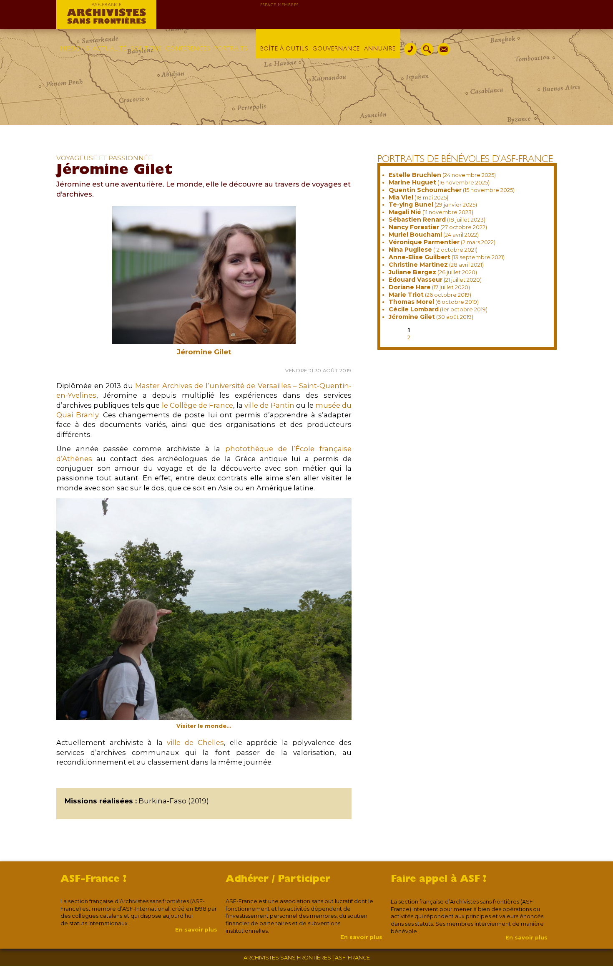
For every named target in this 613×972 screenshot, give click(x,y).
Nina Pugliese (410, 249)
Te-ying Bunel (411, 204)
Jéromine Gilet (412, 317)
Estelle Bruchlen (415, 175)
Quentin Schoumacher (425, 190)
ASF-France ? (93, 880)
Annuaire (379, 49)
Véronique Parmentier (424, 242)
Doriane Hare (410, 287)
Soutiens (146, 49)
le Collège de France (197, 405)
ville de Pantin (269, 405)
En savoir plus (196, 930)
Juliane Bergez (412, 272)
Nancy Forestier (414, 227)
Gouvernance (336, 49)
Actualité (109, 49)
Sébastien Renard (417, 219)
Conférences (188, 49)
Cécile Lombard (414, 309)
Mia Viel (401, 197)
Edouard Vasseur (415, 279)
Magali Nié (405, 212)
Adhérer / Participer (278, 880)
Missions (74, 49)
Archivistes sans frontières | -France (307, 957)
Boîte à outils (284, 49)
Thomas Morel (411, 301)
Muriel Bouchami (415, 234)
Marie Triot (406, 294)
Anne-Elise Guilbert (419, 257)
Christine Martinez (418, 264)
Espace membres (279, 5)
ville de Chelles (195, 742)
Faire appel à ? (438, 880)
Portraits (231, 49)
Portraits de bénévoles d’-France (465, 160)
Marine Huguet (412, 182)
